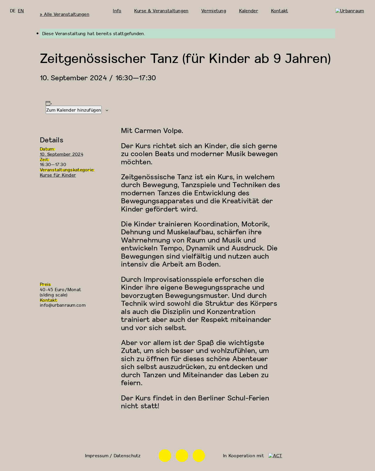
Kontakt (279, 10)
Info (117, 10)
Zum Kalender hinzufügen (73, 109)
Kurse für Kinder (58, 174)
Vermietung (213, 10)
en (21, 10)
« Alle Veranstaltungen (64, 14)
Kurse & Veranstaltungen (161, 10)
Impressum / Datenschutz (113, 455)
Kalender (248, 10)
